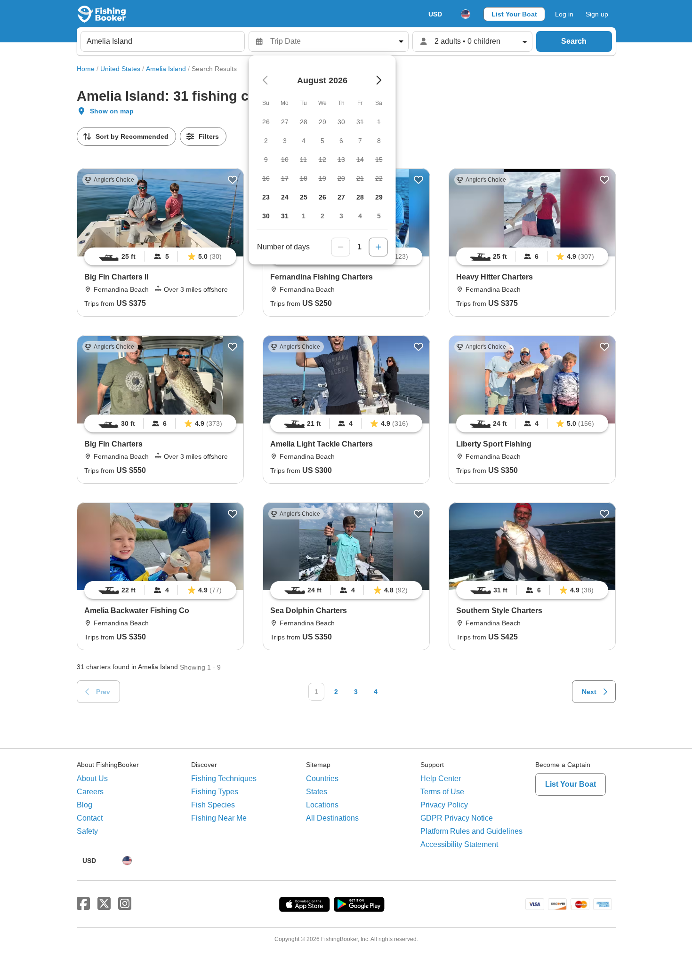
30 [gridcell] (266, 216)
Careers (90, 792)
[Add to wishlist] (232, 179)
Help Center (440, 778)
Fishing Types (214, 792)
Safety (87, 831)
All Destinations (332, 818)
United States (120, 68)
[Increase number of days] (378, 247)
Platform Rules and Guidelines (471, 831)
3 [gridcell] (341, 216)
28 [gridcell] (360, 197)
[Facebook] (83, 903)
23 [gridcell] (266, 197)
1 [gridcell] (304, 216)
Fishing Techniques (224, 778)
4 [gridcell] (360, 216)
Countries (322, 778)
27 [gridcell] (341, 197)
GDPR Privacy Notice (456, 818)
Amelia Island (166, 68)
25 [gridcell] (303, 197)
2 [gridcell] (322, 216)
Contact (90, 818)
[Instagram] (124, 903)
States (316, 792)
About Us (92, 778)
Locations (322, 805)
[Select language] (465, 14)
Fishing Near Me (219, 818)
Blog (84, 805)
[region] (160, 256)
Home (86, 68)
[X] (104, 903)
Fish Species (213, 805)
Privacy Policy (444, 805)
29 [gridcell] (379, 197)
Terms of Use (442, 792)
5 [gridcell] (379, 216)
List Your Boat (514, 14)
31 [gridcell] (285, 216)
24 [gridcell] (285, 197)
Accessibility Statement (459, 844)
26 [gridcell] (322, 197)
